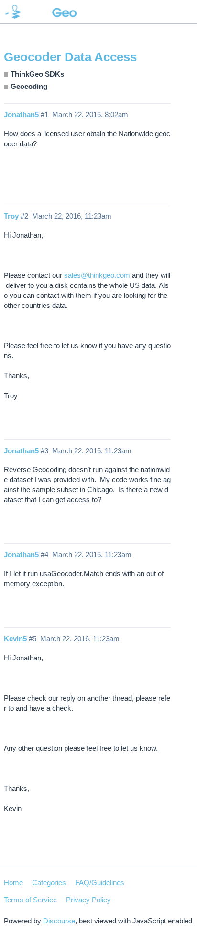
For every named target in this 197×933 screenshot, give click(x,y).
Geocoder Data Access (70, 57)
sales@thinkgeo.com (97, 275)
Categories (49, 882)
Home (13, 882)
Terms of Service (30, 900)
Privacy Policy (88, 900)
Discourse (59, 921)
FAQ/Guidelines (99, 882)
